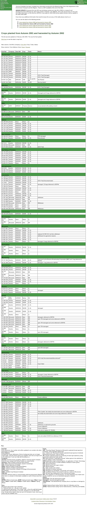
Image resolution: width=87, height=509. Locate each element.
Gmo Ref (23, 44)
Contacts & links (35, 501)
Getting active (46, 499)
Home (54, 501)
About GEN (32, 499)
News (51, 499)
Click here (4, 39)
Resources (42, 501)
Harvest (28, 47)
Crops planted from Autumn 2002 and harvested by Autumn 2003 (35, 22)
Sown (23, 47)
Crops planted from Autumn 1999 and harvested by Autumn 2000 (35, 27)
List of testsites (48, 501)
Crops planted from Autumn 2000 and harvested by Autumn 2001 (35, 25)
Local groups (39, 499)
